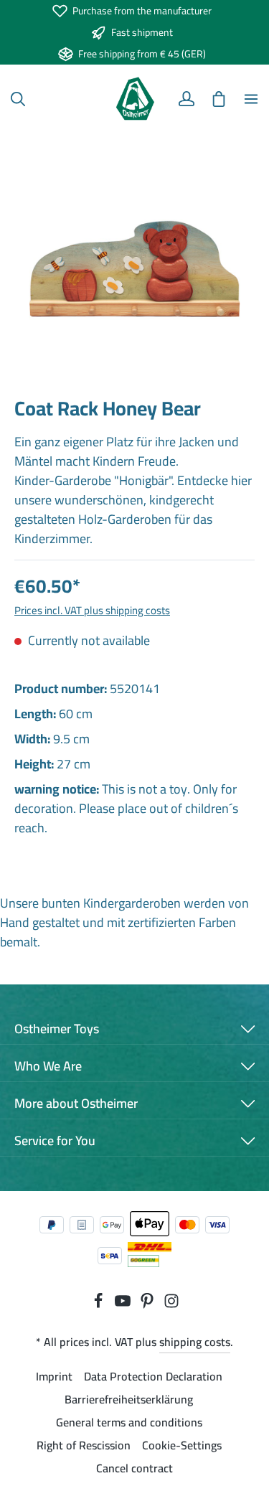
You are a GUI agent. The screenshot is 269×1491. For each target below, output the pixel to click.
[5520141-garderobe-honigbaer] (134, 262)
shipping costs (194, 1342)
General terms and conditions (129, 1422)
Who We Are (48, 1066)
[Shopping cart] (219, 99)
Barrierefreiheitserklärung (129, 1399)
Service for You (54, 1140)
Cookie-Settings (182, 1445)
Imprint (54, 1376)
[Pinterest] (148, 1304)
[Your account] (186, 99)
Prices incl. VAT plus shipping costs (92, 610)
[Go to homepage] (134, 99)
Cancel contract (134, 1468)
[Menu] (251, 99)
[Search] (18, 99)
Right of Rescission (84, 1445)
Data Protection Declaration (153, 1376)
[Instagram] (171, 1304)
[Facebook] (99, 1304)
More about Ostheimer (76, 1103)
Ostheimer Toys (56, 1028)
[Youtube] (124, 1304)
